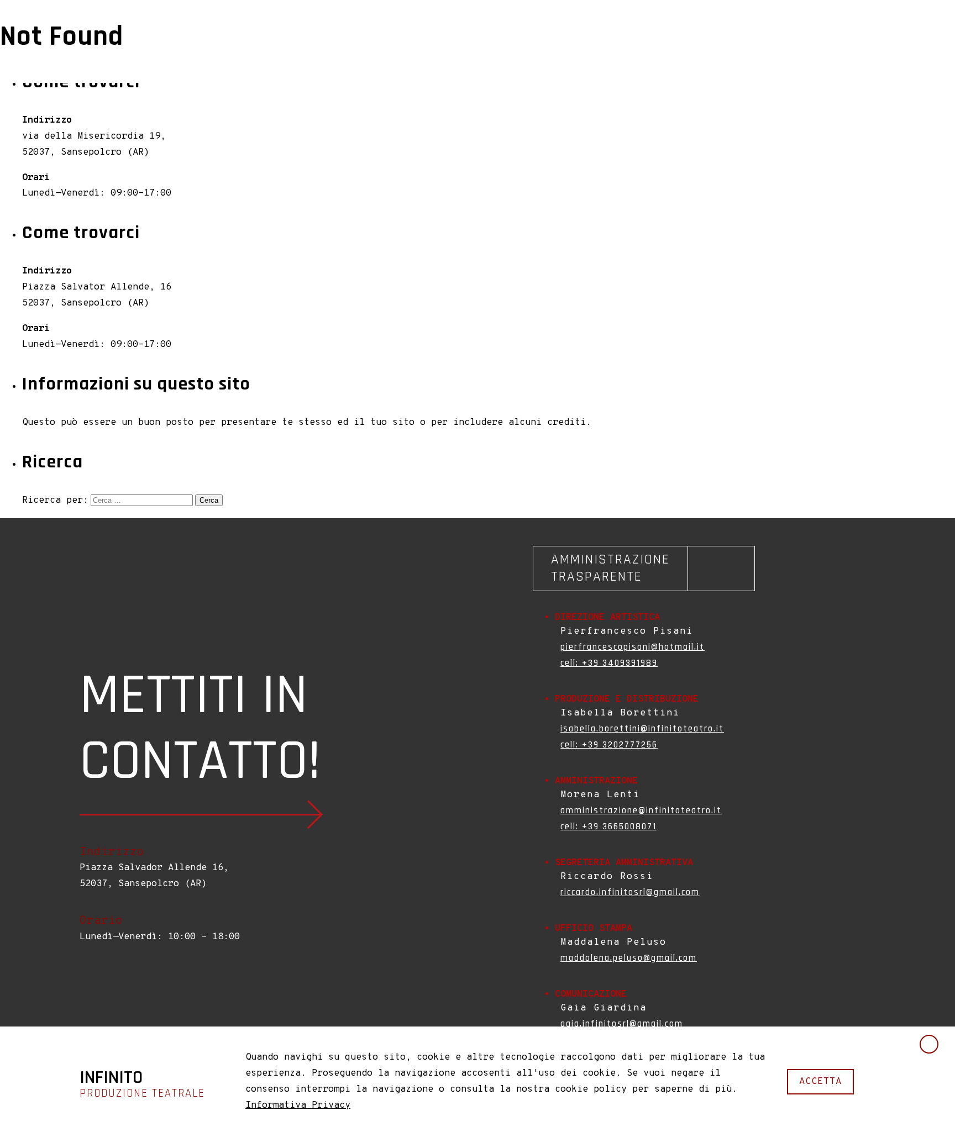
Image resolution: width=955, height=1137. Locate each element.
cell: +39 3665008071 (608, 826)
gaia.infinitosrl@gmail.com (621, 1024)
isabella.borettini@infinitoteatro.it (642, 729)
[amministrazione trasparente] (643, 568)
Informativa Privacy (297, 1105)
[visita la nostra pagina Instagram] (96, 984)
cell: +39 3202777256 (609, 745)
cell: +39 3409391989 (609, 663)
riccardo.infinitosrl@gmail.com (630, 892)
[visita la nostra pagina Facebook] (85, 984)
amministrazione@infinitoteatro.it (641, 810)
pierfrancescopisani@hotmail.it (632, 647)
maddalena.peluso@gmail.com (628, 958)
